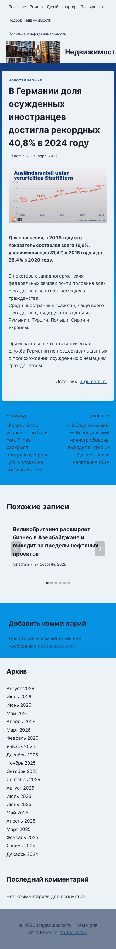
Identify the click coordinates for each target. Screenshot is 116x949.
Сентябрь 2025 (23, 779)
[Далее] (100, 548)
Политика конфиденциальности (37, 34)
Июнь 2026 (19, 705)
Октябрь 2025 (22, 771)
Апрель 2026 (21, 721)
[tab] (47, 583)
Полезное (17, 6)
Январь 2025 (20, 846)
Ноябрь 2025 (21, 763)
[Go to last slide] (16, 548)
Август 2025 (20, 788)
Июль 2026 (19, 696)
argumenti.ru (93, 381)
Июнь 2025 (18, 804)
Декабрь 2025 (22, 755)
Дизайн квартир (62, 6)
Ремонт (36, 6)
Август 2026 (20, 688)
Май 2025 (17, 813)
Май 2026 (17, 713)
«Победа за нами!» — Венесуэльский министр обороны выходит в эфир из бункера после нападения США (88, 439)
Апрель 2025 (20, 821)
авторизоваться (56, 646)
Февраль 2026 (22, 738)
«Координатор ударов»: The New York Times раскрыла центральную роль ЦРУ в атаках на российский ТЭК (27, 443)
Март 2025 (18, 829)
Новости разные (25, 80)
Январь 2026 (20, 746)
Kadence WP (73, 932)
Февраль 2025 (22, 837)
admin (19, 156)
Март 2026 (18, 730)
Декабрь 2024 (22, 854)
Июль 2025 (18, 796)
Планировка (91, 6)
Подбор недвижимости (29, 20)
